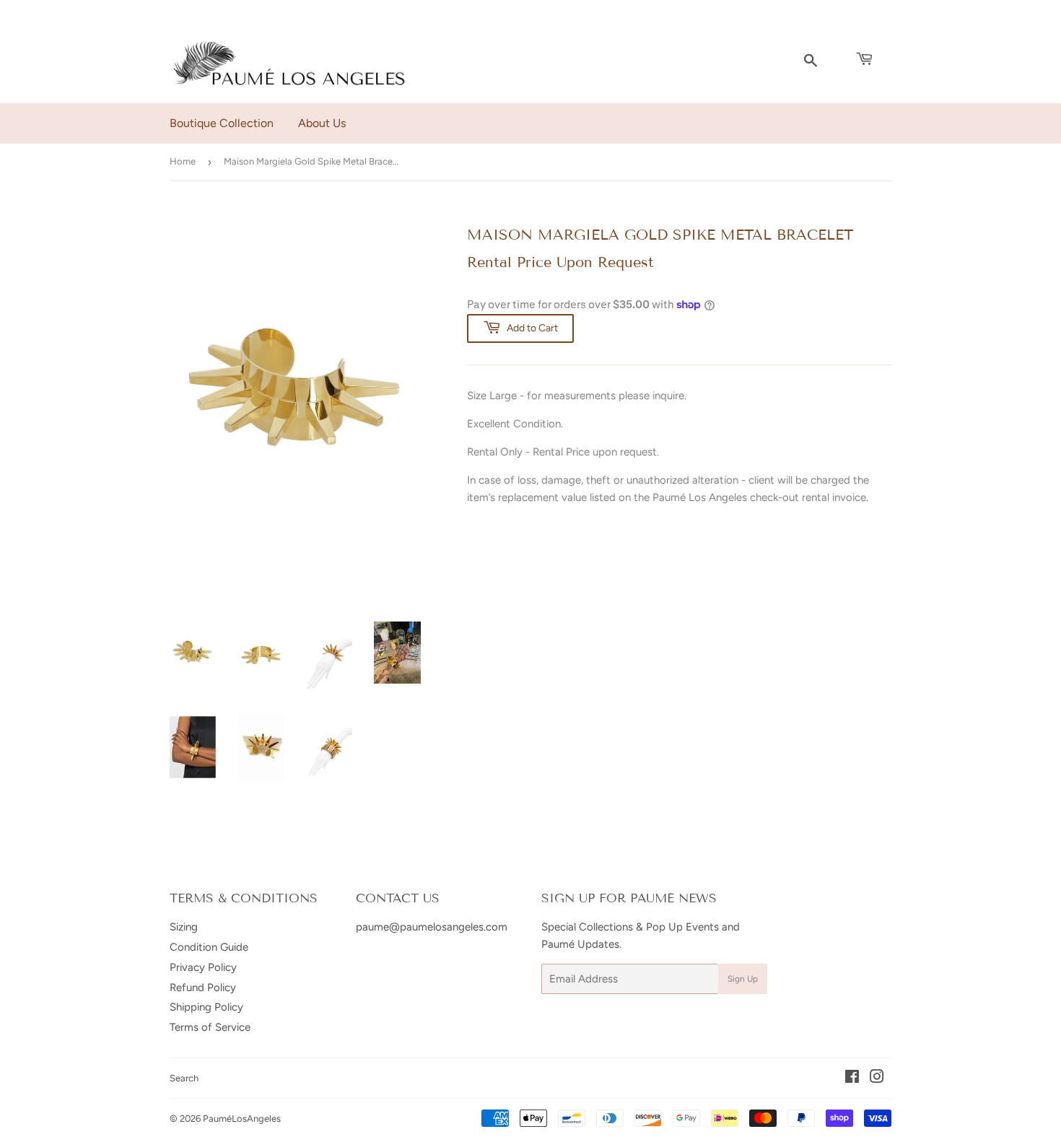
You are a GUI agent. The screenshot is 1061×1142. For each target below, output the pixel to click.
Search (184, 1078)
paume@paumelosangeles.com (431, 926)
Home (183, 161)
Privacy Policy (203, 967)
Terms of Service (210, 1027)
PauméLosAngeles (242, 1118)
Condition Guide (209, 947)
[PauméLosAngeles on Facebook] (852, 1078)
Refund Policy (203, 987)
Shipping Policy (206, 1007)
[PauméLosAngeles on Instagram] (877, 1078)
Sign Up (743, 979)
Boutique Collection (222, 123)
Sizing (184, 926)
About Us (322, 123)
